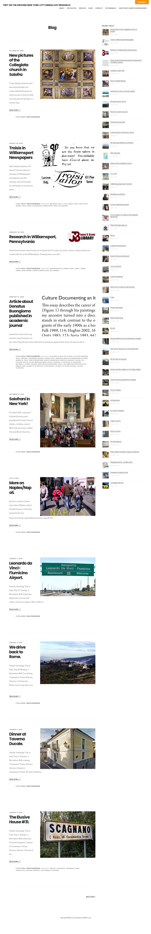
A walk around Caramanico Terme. (122, 132)
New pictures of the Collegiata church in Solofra (21, 65)
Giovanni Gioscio (22, 362)
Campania (24, 358)
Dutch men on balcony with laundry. (122, 287)
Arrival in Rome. (115, 431)
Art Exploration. (115, 400)
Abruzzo (53, 868)
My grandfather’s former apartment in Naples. (125, 338)
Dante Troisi (83, 204)
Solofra (58, 366)
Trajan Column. (115, 421)
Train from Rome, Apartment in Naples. (123, 380)
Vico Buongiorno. (116, 441)
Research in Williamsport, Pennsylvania (32, 239)
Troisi (56, 206)
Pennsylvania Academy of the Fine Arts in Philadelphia (35, 366)
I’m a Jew (113, 174)
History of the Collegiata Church (121, 163)
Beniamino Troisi (56, 204)
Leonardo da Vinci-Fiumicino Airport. (20, 570)
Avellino (77, 356)
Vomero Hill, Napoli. (116, 307)
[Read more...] (14, 110)
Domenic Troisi (21, 206)
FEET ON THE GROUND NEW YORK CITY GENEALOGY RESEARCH (36, 5)
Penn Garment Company (30, 270)
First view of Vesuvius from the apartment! (124, 349)
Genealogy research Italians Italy (72, 360)
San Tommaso (46, 870)
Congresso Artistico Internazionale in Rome (71, 358)
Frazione (29, 870)
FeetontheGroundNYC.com (81, 917)
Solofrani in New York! (19, 401)
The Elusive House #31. (19, 819)
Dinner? (112, 328)
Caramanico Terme (72, 868)
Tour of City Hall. (115, 266)
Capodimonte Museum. (118, 246)
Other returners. (115, 153)
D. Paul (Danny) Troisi (70, 204)
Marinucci (36, 870)
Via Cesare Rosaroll (69, 366)
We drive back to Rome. (17, 652)
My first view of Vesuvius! (118, 359)
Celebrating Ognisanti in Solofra (121, 184)
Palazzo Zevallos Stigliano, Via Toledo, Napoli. (125, 369)
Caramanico (61, 868)
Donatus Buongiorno (34, 206)
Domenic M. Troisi (22, 360)
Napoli (60, 364)
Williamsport (63, 206)
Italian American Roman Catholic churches (44, 362)
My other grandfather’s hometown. (122, 143)
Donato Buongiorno (36, 360)
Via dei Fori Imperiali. (117, 410)
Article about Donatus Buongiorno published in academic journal (21, 313)
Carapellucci (20, 870)
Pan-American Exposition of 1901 (74, 364)
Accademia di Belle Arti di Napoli (61, 356)
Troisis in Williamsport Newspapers (21, 152)
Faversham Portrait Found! (119, 472)
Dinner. (112, 235)
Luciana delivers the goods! (119, 204)
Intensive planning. (116, 318)
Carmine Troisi (49, 358)
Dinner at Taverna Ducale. (17, 739)
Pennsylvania (48, 206)
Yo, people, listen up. (117, 483)
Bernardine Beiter (56, 268)
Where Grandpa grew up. (118, 225)
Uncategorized (33, 117)
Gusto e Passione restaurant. (120, 256)
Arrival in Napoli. (115, 390)
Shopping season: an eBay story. (121, 462)
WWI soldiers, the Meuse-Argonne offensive (124, 452)
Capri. (112, 297)
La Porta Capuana (30, 364)
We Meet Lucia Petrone (117, 194)
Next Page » (91, 897)
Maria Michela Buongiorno (47, 364)
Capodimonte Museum (35, 358)
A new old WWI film (116, 277)
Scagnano (55, 870)
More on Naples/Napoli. (20, 487)
